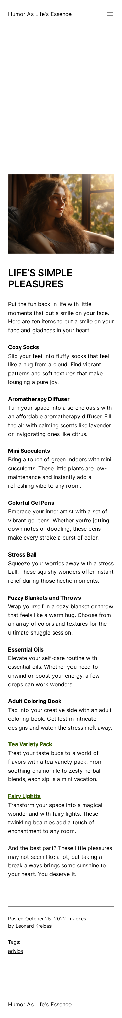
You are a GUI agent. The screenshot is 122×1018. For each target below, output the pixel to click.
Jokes (79, 918)
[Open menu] (110, 14)
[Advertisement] (61, 113)
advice (15, 951)
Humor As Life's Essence (40, 14)
